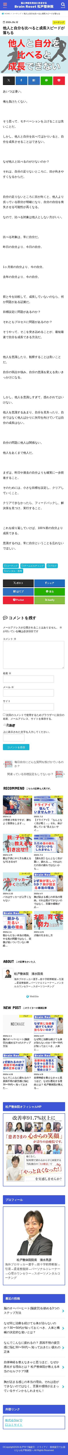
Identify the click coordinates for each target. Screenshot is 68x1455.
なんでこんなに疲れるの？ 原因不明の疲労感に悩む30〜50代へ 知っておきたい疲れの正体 (32, 1347)
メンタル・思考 (14, 571)
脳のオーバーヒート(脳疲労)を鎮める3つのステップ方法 (31, 1310)
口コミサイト (13, 1424)
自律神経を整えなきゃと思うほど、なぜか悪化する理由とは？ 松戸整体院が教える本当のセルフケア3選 (32, 1366)
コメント (9, 638)
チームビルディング (34, 566)
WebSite (34, 996)
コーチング (12, 566)
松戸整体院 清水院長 (28, 973)
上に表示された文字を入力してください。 (27, 731)
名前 (7, 673)
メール (8, 687)
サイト (7, 701)
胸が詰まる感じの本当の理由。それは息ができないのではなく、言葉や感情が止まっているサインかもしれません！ (31, 1386)
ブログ (53, 566)
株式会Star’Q (13, 1420)
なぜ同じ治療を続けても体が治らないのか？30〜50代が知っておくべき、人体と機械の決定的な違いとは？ (32, 1327)
